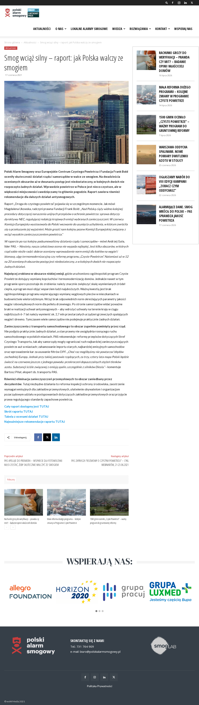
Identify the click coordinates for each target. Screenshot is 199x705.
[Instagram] (179, 2)
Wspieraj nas (183, 29)
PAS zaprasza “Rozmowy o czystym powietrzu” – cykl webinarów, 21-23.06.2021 (100, 463)
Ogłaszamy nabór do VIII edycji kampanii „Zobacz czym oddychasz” (174, 184)
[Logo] (21, 13)
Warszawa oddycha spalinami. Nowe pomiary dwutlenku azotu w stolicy (173, 154)
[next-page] (12, 527)
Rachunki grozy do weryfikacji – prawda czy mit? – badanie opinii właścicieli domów (174, 62)
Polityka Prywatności (99, 686)
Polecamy (11, 479)
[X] (192, 2)
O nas (59, 29)
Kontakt (161, 29)
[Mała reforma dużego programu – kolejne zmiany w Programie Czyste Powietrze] (66, 502)
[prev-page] (6, 527)
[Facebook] (172, 2)
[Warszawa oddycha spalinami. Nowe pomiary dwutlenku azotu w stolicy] (146, 154)
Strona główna (12, 42)
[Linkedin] (185, 2)
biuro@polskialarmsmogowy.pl (100, 651)
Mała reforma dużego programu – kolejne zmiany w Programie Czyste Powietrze (175, 94)
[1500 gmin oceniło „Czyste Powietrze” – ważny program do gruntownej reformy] (109, 502)
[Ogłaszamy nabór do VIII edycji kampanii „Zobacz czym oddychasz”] (146, 184)
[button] (167, 2)
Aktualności (42, 29)
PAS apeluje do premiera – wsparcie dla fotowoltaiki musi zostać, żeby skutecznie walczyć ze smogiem (33, 463)
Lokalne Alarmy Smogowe (89, 29)
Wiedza (117, 29)
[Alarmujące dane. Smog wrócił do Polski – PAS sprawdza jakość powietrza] (146, 214)
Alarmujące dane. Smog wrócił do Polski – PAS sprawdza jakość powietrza (176, 214)
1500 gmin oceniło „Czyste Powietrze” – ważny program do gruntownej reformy (174, 124)
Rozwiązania (139, 29)
